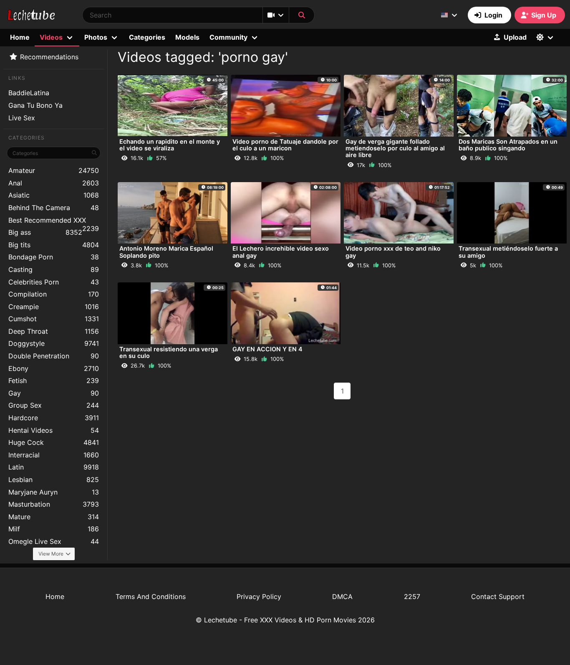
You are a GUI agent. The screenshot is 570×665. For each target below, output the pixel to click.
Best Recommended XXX (53, 221)
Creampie (53, 306)
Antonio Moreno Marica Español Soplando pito (166, 252)
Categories (147, 37)
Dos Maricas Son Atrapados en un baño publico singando (508, 145)
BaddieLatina (28, 93)
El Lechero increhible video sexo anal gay (280, 252)
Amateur (53, 170)
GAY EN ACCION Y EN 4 (267, 349)
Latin (53, 467)
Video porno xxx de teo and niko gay (393, 252)
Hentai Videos (53, 430)
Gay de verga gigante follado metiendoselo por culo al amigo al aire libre (395, 148)
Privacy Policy (259, 596)
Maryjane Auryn (53, 492)
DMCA (342, 596)
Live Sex (21, 118)
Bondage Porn (53, 257)
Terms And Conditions (151, 596)
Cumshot (53, 319)
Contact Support (498, 596)
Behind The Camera (53, 207)
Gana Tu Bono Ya (35, 105)
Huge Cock (53, 442)
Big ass (45, 232)
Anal (53, 183)
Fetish (53, 380)
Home (20, 37)
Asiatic (53, 195)
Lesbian (53, 479)
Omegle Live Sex (53, 541)
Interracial (53, 455)
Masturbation (53, 504)
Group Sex (53, 405)
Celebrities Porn (53, 282)
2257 (412, 596)
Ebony (53, 368)
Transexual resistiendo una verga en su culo (168, 352)
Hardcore (53, 418)
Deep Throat (53, 331)
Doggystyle (53, 343)
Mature (53, 517)
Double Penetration (53, 356)
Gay (53, 393)
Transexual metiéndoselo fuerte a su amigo (508, 252)
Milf (53, 529)
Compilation (53, 294)
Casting (53, 269)
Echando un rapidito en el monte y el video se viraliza (169, 145)
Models (187, 37)
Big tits (53, 245)
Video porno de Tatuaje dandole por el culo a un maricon (285, 145)
